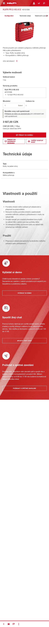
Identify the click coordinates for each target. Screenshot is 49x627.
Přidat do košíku (26, 135)
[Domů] (11, 3)
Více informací (8, 61)
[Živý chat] (13, 624)
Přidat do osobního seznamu (11, 141)
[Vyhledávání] (43, 3)
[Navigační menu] (3, 3)
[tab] (9, 16)
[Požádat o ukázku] (8, 624)
